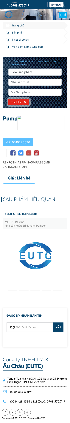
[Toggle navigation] (60, 12)
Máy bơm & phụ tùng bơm (27, 46)
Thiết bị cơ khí (20, 39)
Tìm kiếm (16, 102)
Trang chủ (18, 25)
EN (62, 5)
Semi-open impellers (21, 213)
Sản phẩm (18, 32)
